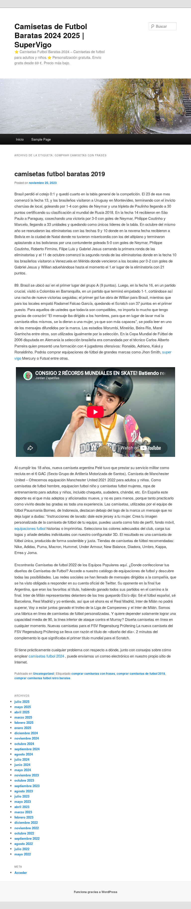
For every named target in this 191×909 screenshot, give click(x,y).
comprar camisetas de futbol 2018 (141, 673)
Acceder (20, 872)
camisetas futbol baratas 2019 (59, 173)
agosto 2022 (23, 843)
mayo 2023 (22, 801)
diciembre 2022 (26, 822)
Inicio (20, 139)
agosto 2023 (23, 791)
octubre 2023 (24, 780)
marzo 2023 (23, 812)
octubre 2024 (24, 743)
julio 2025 (21, 701)
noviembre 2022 (26, 828)
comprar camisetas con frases (93, 673)
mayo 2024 (22, 769)
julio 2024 (21, 759)
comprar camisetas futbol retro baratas (42, 678)
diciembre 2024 (26, 733)
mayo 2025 (22, 706)
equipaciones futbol (30, 528)
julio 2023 (21, 796)
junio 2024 (22, 764)
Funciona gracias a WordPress (95, 892)
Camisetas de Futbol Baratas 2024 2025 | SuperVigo (50, 35)
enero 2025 (22, 727)
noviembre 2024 (26, 738)
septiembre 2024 (27, 748)
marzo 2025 (23, 717)
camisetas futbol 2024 (46, 656)
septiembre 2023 (27, 785)
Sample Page (41, 139)
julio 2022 (21, 848)
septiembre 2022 (27, 838)
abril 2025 (21, 712)
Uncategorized (43, 673)
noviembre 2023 (26, 775)
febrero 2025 (23, 722)
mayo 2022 (22, 854)
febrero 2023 (23, 817)
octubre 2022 (24, 833)
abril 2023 (21, 806)
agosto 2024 (23, 754)
